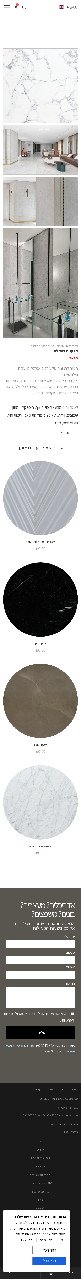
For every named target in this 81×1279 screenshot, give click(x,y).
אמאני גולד (41, 744)
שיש (51, 346)
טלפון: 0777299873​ (68, 1108)
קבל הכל (49, 1260)
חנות (40, 1199)
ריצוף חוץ (15, 415)
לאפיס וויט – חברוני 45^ (40, 542)
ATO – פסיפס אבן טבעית (40, 1183)
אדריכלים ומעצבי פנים (40, 1174)
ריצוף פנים (70, 422)
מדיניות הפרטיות (24, 1045)
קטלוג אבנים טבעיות (40, 1158)
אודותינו (40, 1149)
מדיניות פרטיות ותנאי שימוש (64, 1124)
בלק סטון (40, 643)
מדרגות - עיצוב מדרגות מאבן (44, 415)
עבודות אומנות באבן (40, 1191)
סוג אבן (60, 346)
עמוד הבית (72, 346)
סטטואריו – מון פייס (40, 846)
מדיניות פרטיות (46, 1240)
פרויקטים (40, 1166)
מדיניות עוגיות (27, 1240)
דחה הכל (49, 1250)
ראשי (40, 1141)
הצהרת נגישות (71, 1132)
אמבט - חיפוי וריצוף (50, 407)
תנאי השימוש (27, 1013)
